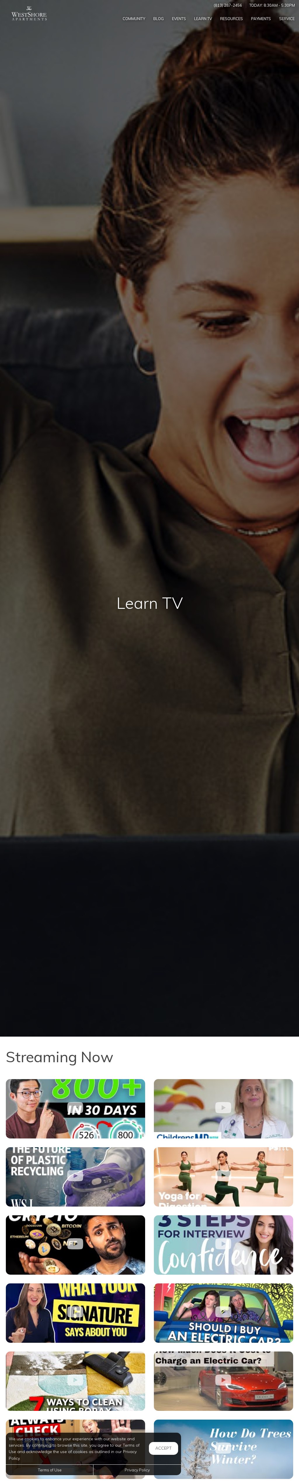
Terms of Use (50, 1469)
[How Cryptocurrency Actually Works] (75, 1245)
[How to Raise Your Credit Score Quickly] (75, 1108)
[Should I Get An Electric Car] (223, 1313)
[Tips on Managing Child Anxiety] (223, 1108)
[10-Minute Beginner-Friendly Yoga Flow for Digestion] (223, 1177)
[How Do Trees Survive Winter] (223, 1449)
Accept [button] (163, 1448)
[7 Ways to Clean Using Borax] (75, 1381)
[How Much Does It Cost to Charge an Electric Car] (223, 1381)
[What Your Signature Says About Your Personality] (75, 1313)
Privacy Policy (137, 1469)
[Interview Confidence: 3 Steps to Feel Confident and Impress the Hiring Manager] (223, 1245)
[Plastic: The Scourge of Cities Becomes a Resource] (75, 1177)
